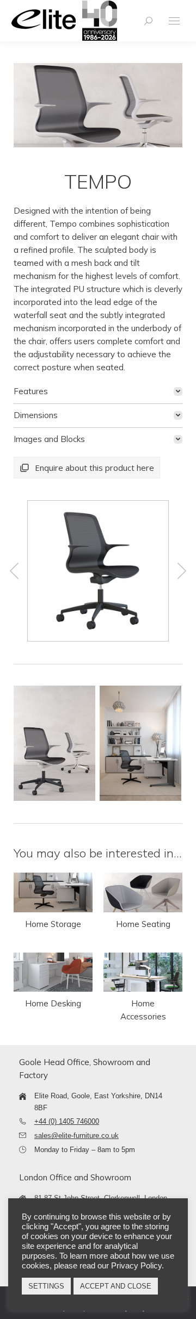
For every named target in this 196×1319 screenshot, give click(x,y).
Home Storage (53, 924)
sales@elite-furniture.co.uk (76, 1135)
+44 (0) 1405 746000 (66, 1121)
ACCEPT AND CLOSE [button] (115, 1286)
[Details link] (53, 892)
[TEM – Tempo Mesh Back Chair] (97, 571)
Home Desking (53, 1003)
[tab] (98, 391)
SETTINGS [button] (46, 1286)
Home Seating (143, 924)
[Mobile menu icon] (174, 21)
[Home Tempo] (54, 743)
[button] (14, 571)
